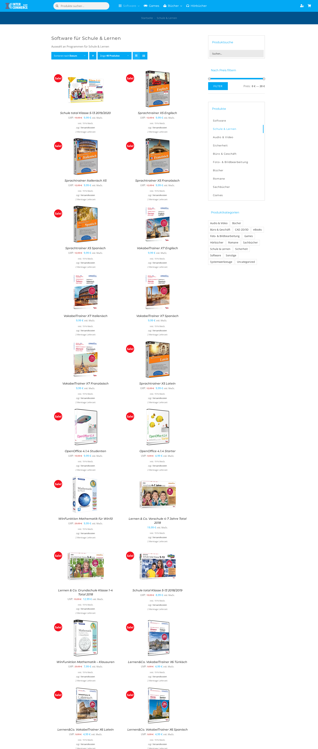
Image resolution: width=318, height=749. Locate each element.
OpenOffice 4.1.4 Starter (157, 451)
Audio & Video (218, 223)
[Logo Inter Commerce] (17, 4)
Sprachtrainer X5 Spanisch (85, 248)
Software (215, 255)
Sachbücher (250, 242)
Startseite (147, 18)
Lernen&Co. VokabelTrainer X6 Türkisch (157, 662)
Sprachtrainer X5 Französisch (157, 180)
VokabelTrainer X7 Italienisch (85, 316)
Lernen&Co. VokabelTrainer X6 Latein (85, 729)
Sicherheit (241, 249)
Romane (233, 242)
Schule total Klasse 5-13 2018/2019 (157, 590)
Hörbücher (216, 242)
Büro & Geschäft (220, 229)
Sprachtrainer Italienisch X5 (86, 180)
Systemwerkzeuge (221, 262)
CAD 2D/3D (241, 229)
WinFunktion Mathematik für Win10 (85, 518)
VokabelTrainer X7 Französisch (85, 383)
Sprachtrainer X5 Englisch (157, 113)
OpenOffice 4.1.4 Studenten (85, 451)
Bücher (236, 223)
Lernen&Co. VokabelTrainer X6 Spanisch (157, 729)
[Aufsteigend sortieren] (92, 55)
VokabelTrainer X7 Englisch (157, 248)
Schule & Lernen (220, 249)
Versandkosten (88, 127)
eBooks (257, 229)
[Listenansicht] (143, 55)
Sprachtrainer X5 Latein (157, 383)
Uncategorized (246, 262)
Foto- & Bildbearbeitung (225, 236)
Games (248, 236)
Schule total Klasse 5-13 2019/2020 (85, 113)
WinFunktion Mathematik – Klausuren (85, 662)
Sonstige (231, 255)
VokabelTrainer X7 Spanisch (157, 316)
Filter (217, 86)
